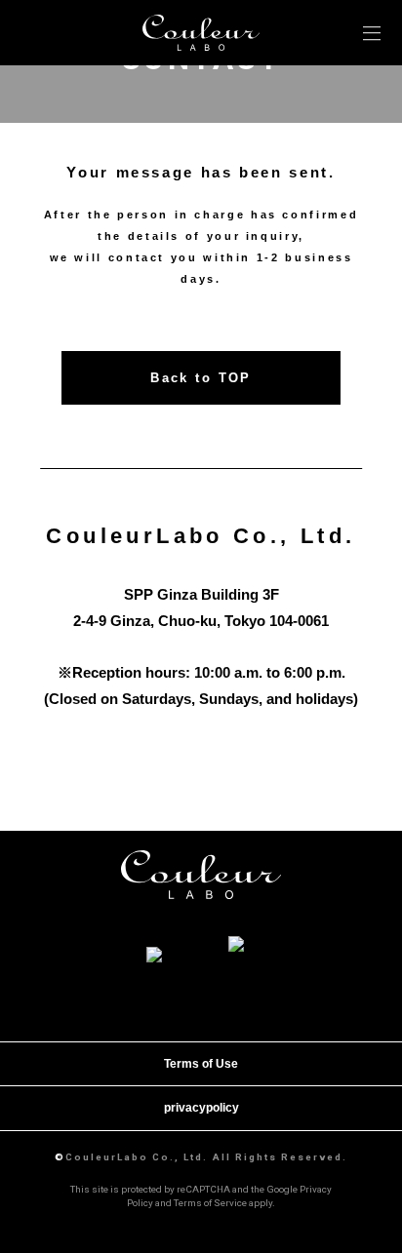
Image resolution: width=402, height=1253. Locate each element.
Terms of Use (201, 1064)
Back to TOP (201, 378)
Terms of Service (210, 1202)
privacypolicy (201, 1108)
